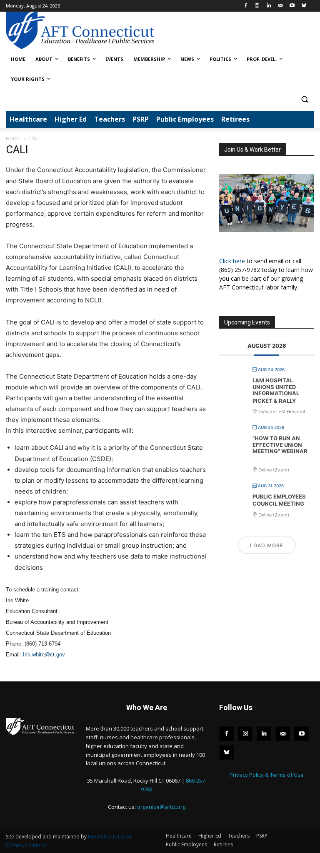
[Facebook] (245, 6)
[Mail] (280, 6)
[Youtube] (292, 6)
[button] (304, 99)
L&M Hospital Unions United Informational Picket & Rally (275, 390)
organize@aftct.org (161, 807)
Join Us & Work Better (252, 149)
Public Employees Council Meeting (279, 500)
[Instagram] (257, 6)
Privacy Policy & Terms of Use (267, 774)
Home (13, 138)
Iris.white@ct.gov (44, 654)
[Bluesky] (303, 6)
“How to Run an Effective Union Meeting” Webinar (280, 444)
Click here (232, 261)
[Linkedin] (269, 6)
